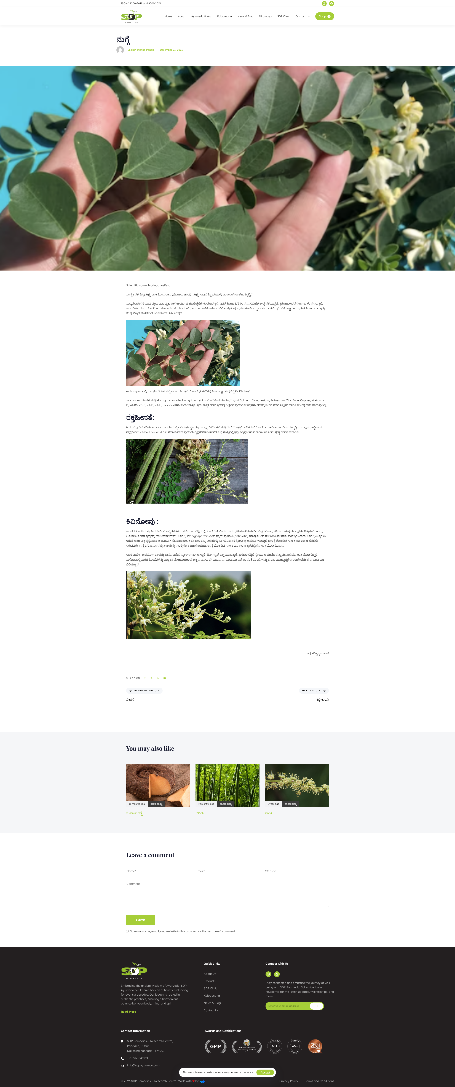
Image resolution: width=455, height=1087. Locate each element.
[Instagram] (324, 3)
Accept (265, 1072)
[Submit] (316, 1006)
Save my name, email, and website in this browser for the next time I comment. (183, 931)
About (182, 16)
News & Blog (245, 16)
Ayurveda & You (201, 16)
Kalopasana (224, 16)
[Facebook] (331, 3)
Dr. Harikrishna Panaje (140, 49)
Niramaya (265, 16)
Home (168, 16)
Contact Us (303, 16)
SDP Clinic (283, 16)
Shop (322, 16)
